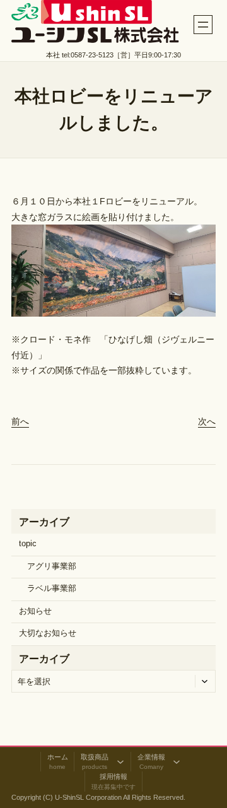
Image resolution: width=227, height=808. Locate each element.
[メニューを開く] (203, 24)
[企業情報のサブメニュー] (176, 762)
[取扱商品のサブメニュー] (120, 762)
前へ (20, 421)
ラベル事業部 (51, 588)
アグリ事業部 (51, 566)
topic (28, 543)
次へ (207, 421)
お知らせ (35, 611)
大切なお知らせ (47, 633)
